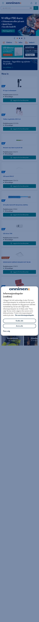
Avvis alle (19, 326)
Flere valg (6, 331)
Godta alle (19, 321)
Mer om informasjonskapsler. (24, 315)
